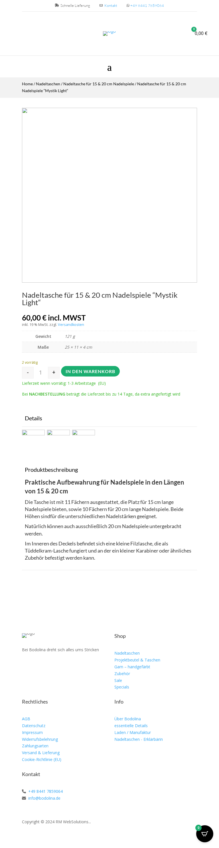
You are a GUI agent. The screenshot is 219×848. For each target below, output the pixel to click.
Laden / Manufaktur (132, 732)
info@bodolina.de (43, 798)
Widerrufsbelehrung (40, 739)
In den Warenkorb (90, 371)
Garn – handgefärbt (132, 666)
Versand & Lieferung (41, 752)
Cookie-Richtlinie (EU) (41, 759)
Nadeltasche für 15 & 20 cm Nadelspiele (98, 83)
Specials (121, 687)
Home (27, 83)
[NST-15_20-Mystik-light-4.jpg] (109, 281)
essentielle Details (131, 725)
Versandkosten (71, 324)
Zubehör (122, 673)
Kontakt (110, 5)
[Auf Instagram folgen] (39, 666)
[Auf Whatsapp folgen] (52, 666)
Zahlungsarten (35, 745)
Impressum (32, 732)
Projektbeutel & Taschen (137, 660)
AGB (26, 718)
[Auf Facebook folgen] (26, 666)
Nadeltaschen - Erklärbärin (138, 739)
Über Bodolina (127, 718)
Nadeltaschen (48, 83)
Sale (118, 680)
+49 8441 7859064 (147, 5)
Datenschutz (33, 725)
